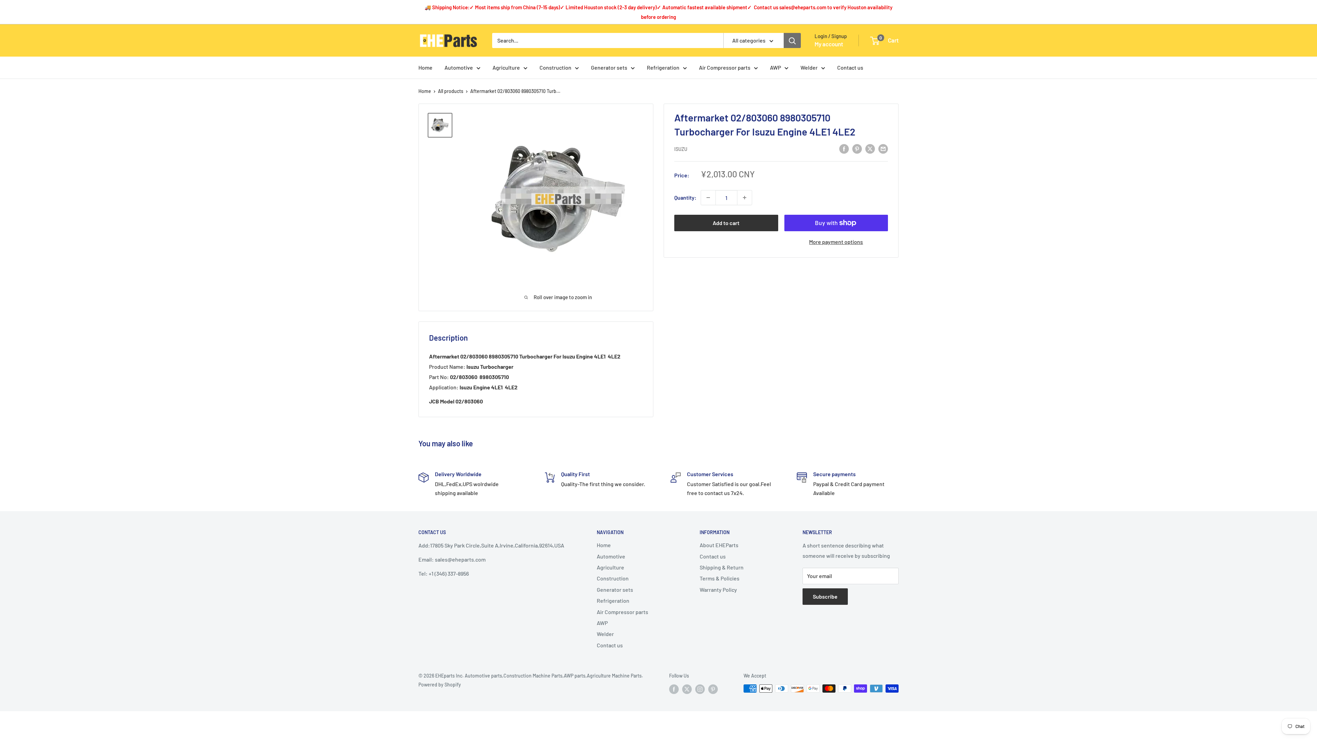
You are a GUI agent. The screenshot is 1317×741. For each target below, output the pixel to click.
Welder (809, 67)
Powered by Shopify (439, 684)
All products (450, 91)
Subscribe (825, 596)
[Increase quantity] (744, 197)
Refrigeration (663, 67)
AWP (775, 67)
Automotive (458, 67)
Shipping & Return (722, 567)
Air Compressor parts (724, 67)
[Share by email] (883, 148)
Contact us (850, 67)
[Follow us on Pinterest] (713, 689)
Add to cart (726, 223)
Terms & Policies (719, 578)
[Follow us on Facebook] (674, 689)
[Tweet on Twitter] (870, 148)
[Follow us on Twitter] (687, 689)
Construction (555, 67)
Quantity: (685, 197)
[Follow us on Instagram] (700, 689)
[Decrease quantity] (708, 197)
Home (425, 67)
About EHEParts (719, 545)
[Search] (792, 40)
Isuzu (680, 149)
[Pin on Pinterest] (857, 148)
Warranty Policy (718, 589)
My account (829, 43)
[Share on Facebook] (844, 148)
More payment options (836, 241)
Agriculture (506, 67)
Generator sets (609, 67)
